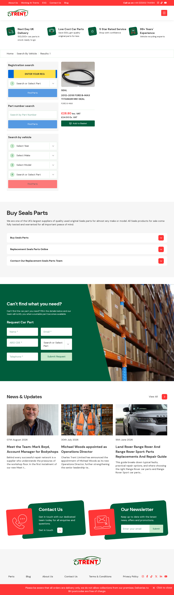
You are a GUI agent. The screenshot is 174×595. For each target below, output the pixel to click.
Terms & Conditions (100, 576)
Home (10, 53)
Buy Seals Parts (19, 237)
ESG (44, 2)
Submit (156, 528)
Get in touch (46, 530)
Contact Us (55, 2)
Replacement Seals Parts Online (29, 249)
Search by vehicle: (27, 53)
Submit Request (56, 356)
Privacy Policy (130, 576)
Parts (11, 576)
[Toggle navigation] (164, 13)
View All (153, 396)
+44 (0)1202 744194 (144, 2)
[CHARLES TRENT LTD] (19, 12)
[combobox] (32, 83)
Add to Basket (80, 123)
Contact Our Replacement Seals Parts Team (36, 260)
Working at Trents (30, 2)
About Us (13, 2)
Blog (66, 2)
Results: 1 (45, 53)
